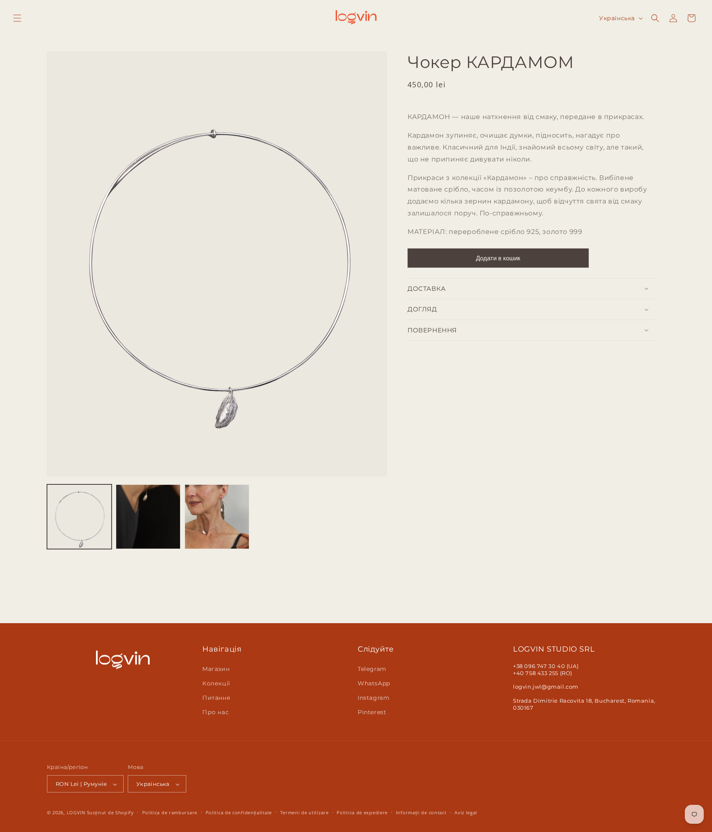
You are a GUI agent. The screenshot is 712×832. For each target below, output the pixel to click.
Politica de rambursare (169, 812)
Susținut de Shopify (110, 813)
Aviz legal (465, 812)
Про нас (215, 712)
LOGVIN (76, 813)
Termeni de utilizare (304, 812)
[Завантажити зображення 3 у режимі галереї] (217, 516)
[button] (17, 18)
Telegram (372, 668)
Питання (216, 697)
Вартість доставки (469, 96)
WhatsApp (374, 683)
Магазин (216, 668)
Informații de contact (421, 812)
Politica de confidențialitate (239, 812)
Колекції (216, 683)
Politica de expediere (362, 812)
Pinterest (372, 712)
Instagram (373, 697)
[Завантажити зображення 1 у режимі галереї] (79, 516)
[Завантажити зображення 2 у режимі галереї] (148, 516)
